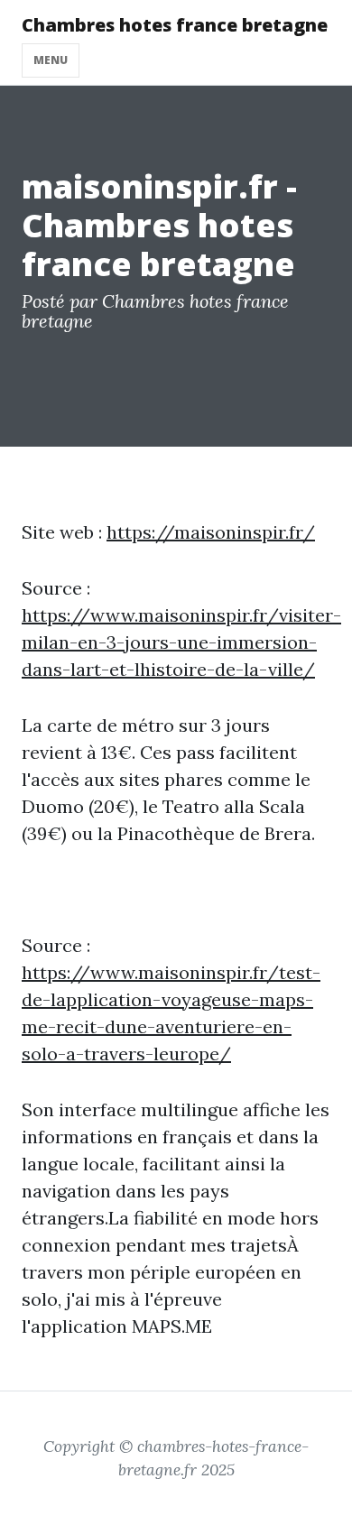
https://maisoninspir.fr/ (211, 532)
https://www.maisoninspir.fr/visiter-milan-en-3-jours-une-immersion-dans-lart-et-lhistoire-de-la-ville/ (181, 642)
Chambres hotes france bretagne (175, 25)
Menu (50, 60)
